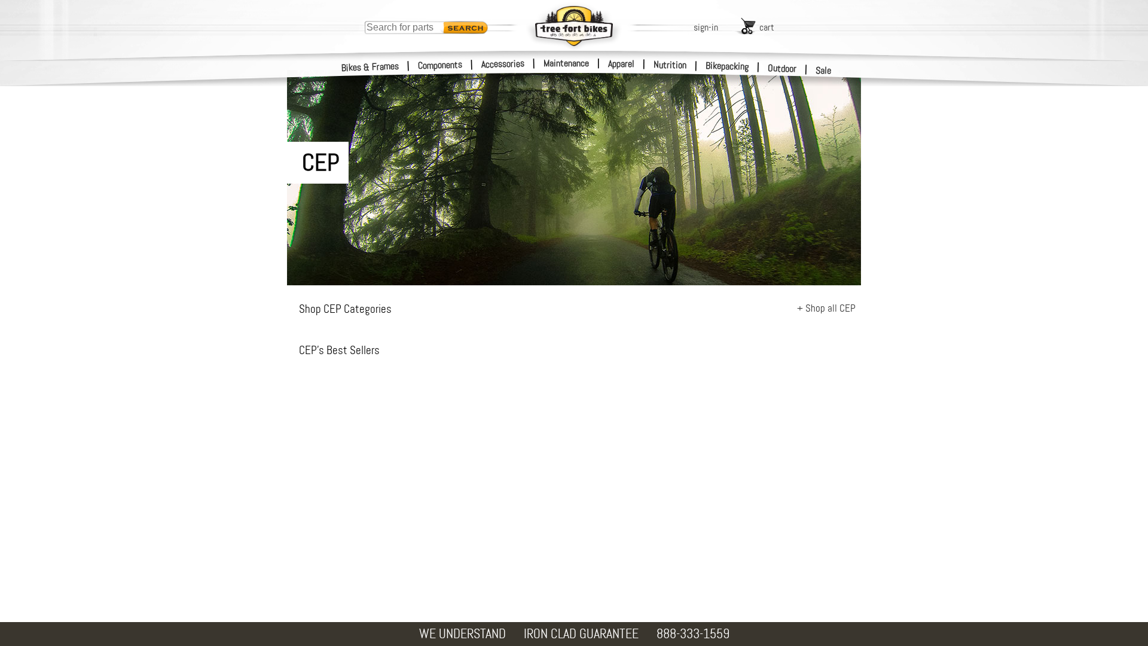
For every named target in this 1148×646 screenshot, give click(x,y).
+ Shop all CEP (826, 308)
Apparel (621, 63)
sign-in (706, 27)
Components (440, 65)
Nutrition (670, 64)
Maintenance (566, 63)
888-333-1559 (693, 633)
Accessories (502, 64)
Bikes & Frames (370, 67)
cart (766, 27)
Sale (824, 70)
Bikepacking (727, 66)
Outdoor (782, 68)
